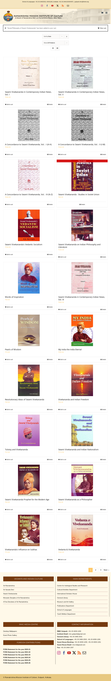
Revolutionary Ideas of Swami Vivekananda (24, 399)
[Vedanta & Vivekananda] (82, 530)
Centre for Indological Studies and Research (72, 586)
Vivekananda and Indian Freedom (73, 399)
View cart (103, 28)
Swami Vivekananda (10, 594)
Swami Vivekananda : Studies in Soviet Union (78, 194)
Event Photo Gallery (10, 635)
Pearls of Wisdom (13, 349)
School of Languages (64, 610)
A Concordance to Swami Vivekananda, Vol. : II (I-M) (81, 144)
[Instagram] (59, 653)
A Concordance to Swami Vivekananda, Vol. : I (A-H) (28, 144)
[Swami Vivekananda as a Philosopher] (82, 480)
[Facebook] (64, 653)
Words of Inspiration (14, 297)
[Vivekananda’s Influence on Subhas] (28, 530)
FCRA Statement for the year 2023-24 (16, 657)
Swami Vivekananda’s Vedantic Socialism (23, 244)
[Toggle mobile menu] (106, 13)
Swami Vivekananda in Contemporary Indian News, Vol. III (81, 298)
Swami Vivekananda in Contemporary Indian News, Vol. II (81, 93)
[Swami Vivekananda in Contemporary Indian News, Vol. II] (82, 73)
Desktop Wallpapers (10, 631)
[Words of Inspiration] (28, 278)
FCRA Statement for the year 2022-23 (16, 655)
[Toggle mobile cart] (102, 13)
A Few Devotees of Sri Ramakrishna (15, 602)
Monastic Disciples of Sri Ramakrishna (16, 598)
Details (51, 104)
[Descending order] (67, 36)
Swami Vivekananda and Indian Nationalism (78, 449)
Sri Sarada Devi (8, 590)
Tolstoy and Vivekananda (16, 449)
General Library (62, 598)
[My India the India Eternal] (82, 330)
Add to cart (10, 104)
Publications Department (65, 606)
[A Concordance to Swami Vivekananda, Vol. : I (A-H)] (28, 125)
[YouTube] (69, 653)
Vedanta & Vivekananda (69, 549)
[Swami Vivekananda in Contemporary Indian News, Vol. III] (82, 278)
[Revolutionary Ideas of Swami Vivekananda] (28, 380)
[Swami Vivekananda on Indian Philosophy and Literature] (82, 225)
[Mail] (84, 653)
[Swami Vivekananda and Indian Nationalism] (82, 430)
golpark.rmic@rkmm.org (82, 1)
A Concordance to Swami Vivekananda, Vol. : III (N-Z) (29, 194)
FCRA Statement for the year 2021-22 (16, 652)
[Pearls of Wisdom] (28, 330)
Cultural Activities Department (67, 590)
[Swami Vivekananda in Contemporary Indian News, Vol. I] (28, 73)
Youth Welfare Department (66, 614)
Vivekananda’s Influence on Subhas (21, 549)
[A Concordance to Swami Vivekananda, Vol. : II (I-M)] (82, 125)
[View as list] (57, 48)
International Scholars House (67, 594)
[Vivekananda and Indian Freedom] (82, 380)
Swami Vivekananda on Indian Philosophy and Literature (79, 245)
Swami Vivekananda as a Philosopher (75, 499)
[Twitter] (74, 653)
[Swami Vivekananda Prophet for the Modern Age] (28, 480)
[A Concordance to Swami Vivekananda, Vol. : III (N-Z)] (28, 175)
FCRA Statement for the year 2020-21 (16, 649)
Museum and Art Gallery (65, 602)
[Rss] (79, 653)
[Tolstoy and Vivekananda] (28, 430)
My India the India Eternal (70, 349)
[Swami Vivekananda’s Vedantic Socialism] (28, 225)
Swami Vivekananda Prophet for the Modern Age (27, 499)
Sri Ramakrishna (9, 586)
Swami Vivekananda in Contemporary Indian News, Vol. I (28, 93)
